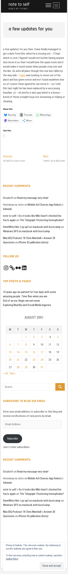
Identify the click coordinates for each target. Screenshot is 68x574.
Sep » (12, 373)
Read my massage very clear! (32, 198)
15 (26, 352)
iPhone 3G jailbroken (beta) (33, 242)
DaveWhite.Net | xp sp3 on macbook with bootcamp (31, 227)
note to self (18, 4)
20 (10, 359)
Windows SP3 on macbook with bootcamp (26, 231)
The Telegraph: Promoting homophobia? (42, 220)
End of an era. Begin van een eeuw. (21, 300)
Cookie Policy (12, 559)
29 (26, 367)
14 (18, 352)
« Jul (5, 373)
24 (42, 359)
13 (10, 352)
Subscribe (12, 438)
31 (42, 367)
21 (18, 359)
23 (34, 359)
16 (34, 352)
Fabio (22, 75)
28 (18, 367)
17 (42, 352)
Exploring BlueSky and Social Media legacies (27, 305)
